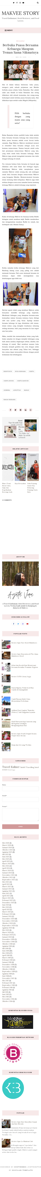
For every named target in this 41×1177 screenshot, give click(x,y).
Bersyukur (20, 41)
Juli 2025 (5, 854)
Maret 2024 (6, 870)
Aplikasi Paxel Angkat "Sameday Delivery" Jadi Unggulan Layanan (23, 711)
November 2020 (8, 921)
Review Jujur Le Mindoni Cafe (22, 1141)
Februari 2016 (7, 987)
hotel (22, 767)
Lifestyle (17, 390)
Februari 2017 (7, 983)
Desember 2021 (8, 903)
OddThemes (20, 1167)
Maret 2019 (6, 958)
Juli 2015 (5, 992)
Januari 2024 (7, 873)
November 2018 (8, 967)
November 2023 (8, 875)
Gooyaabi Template (22, 1170)
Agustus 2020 (7, 928)
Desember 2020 (8, 919)
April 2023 (6, 884)
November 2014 (8, 999)
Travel (6, 767)
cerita (31, 371)
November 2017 (8, 978)
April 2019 (6, 955)
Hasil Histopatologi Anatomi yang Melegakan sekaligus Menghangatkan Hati (23, 724)
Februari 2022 (7, 900)
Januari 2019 (7, 962)
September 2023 (8, 880)
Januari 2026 (7, 847)
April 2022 (6, 896)
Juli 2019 (5, 948)
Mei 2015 (5, 997)
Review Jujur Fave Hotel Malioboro (24, 643)
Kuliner (15, 767)
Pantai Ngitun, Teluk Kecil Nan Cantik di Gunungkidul (22, 689)
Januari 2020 (7, 937)
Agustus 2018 (7, 974)
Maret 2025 (6, 864)
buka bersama (20, 371)
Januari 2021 (6, 916)
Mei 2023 (5, 882)
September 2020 (8, 925)
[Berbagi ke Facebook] (10, 410)
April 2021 (6, 909)
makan (26, 390)
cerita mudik (9, 381)
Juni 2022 (5, 893)
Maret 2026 (6, 845)
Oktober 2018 (7, 969)
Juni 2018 (5, 976)
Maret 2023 (6, 886)
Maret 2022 (6, 898)
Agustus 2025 (7, 852)
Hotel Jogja (11, 770)
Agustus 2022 (7, 891)
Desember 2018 (8, 964)
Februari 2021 (7, 914)
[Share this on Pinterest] (20, 410)
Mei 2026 (5, 843)
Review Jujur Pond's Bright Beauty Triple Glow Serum (24, 735)
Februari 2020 (7, 935)
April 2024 (6, 868)
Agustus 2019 (7, 946)
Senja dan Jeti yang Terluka (21, 745)
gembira (7, 390)
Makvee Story (20, 13)
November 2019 (8, 942)
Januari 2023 (7, 889)
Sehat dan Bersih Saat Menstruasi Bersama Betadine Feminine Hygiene (24, 666)
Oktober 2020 (7, 923)
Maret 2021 (6, 912)
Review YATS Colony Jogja (21, 677)
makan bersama (9, 399)
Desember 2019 (8, 939)
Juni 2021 (5, 905)
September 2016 (8, 985)
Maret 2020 (6, 932)
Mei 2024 (5, 866)
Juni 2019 (5, 951)
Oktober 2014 (7, 1001)
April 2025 (6, 861)
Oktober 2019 (7, 944)
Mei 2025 (5, 859)
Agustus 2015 (7, 990)
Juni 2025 (5, 857)
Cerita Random (23, 381)
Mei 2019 (5, 953)
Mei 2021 (5, 907)
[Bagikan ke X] (15, 410)
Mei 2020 (5, 930)
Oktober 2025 (7, 850)
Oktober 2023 (7, 877)
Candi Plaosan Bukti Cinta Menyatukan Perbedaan (20, 700)
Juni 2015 (5, 994)
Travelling (30, 767)
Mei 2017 (5, 981)
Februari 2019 (7, 960)
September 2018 (8, 971)
